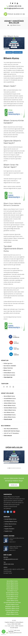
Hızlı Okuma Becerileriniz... (11, 428)
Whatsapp (9, 52)
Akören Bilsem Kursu (10, 417)
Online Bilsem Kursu (9, 372)
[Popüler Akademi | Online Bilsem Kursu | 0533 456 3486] (11, 14)
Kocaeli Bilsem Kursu (10, 398)
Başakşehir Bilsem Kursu (12, 606)
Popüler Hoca (8, 531)
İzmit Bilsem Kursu (9, 401)
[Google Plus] (11, 342)
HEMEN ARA (14, 485)
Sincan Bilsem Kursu (12, 612)
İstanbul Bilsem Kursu (10, 408)
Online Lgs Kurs (8, 363)
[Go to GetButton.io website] (3, 634)
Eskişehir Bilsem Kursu (12, 614)
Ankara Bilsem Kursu (10, 403)
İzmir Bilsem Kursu (9, 412)
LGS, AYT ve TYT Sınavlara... (11, 433)
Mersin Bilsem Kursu (9, 405)
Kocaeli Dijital (14, 627)
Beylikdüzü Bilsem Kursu (12, 608)
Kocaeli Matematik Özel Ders (12, 602)
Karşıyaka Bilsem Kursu (12, 610)
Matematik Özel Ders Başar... (12, 431)
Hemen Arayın (18, 52)
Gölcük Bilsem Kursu (10, 415)
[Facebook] (10, 336)
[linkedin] (11, 354)
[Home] (8, 25)
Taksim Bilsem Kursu (10, 410)
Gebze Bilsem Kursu (12, 587)
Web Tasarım (19, 626)
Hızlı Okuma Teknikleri (10, 366)
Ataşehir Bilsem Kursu (12, 604)
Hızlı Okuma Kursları (9, 375)
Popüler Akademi (9, 529)
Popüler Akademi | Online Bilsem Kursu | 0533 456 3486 (14, 623)
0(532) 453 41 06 (15, 6)
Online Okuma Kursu (10, 524)
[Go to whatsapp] (3, 631)
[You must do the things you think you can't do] (6, 540)
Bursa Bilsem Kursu (9, 396)
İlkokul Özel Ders (8, 368)
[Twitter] (11, 348)
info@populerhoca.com (15, 8)
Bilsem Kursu (7, 370)
